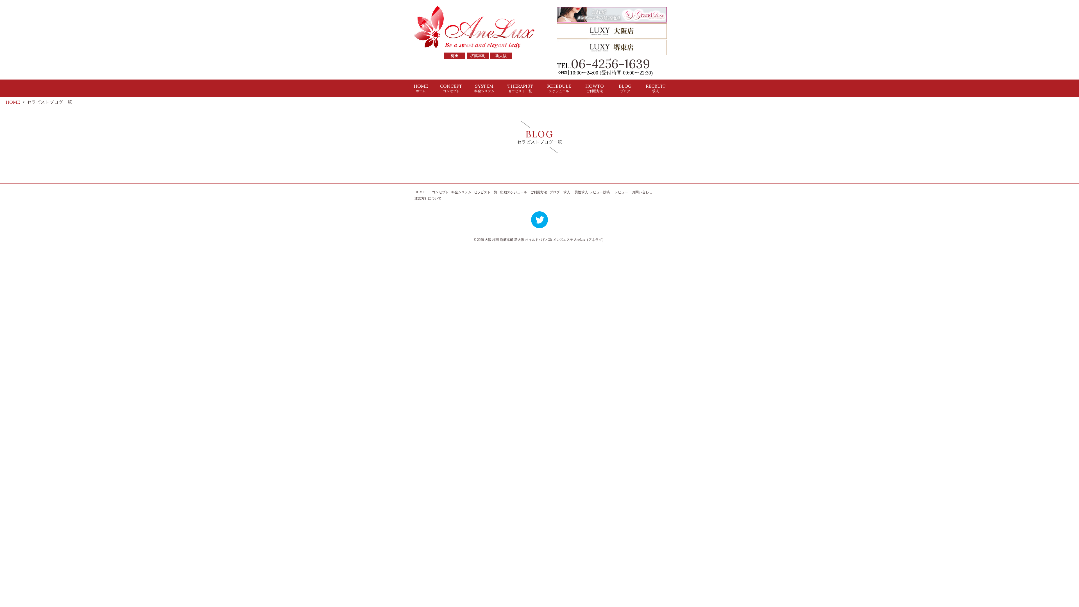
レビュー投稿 (600, 192)
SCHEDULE (559, 88)
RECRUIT (656, 88)
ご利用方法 (538, 192)
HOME (421, 88)
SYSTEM (484, 88)
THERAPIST (520, 88)
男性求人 (581, 192)
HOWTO (594, 88)
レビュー (621, 192)
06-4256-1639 (610, 64)
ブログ (555, 192)
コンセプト (440, 192)
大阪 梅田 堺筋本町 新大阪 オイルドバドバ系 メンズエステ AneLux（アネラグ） (545, 240)
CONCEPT (451, 88)
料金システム (461, 192)
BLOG (625, 88)
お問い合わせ (642, 192)
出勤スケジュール (513, 192)
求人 (566, 192)
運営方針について (427, 198)
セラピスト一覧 (485, 192)
